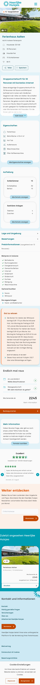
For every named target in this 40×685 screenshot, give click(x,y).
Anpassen (11, 681)
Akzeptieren (25, 681)
